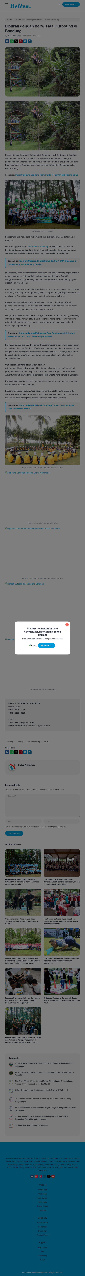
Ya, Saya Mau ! (46, 645)
